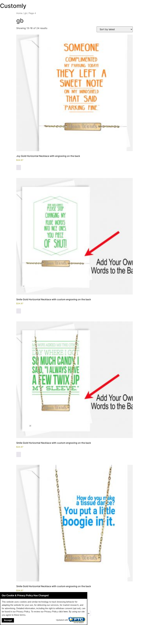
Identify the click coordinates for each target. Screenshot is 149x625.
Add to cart (18, 167)
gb (25, 13)
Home (19, 13)
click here (63, 611)
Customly (13, 5)
